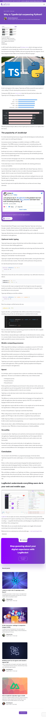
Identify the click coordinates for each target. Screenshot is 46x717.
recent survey (18, 93)
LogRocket (4, 516)
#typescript (4, 533)
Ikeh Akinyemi (9, 669)
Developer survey (25, 47)
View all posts (23, 712)
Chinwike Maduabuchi (13, 18)
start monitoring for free (36, 531)
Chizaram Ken (9, 599)
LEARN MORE (4, 44)
